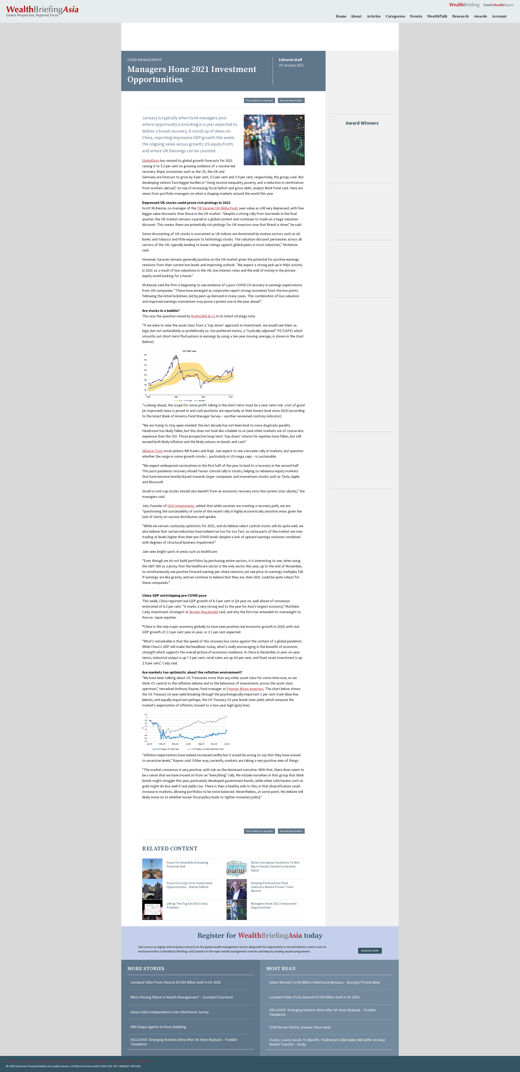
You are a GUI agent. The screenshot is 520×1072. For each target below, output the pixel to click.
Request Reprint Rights (291, 100)
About (356, 16)
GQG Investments (180, 505)
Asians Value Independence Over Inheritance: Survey (169, 1012)
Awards (480, 16)
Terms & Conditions (94, 1061)
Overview (12, 1061)
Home (341, 16)
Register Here (370, 950)
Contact (28, 1061)
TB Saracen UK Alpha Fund (217, 208)
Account (499, 16)
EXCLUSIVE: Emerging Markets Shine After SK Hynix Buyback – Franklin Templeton (183, 1041)
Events (416, 16)
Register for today (260, 935)
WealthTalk (437, 16)
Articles (374, 16)
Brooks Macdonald (203, 611)
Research (460, 16)
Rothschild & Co (203, 316)
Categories (395, 16)
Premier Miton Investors (245, 688)
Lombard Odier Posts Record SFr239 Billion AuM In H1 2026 (175, 982)
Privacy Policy (121, 1061)
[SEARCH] (512, 15)
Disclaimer (142, 1061)
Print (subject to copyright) (259, 100)
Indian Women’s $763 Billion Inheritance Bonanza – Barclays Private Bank (324, 982)
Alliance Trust (152, 450)
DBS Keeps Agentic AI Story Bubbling (158, 1026)
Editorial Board (65, 1061)
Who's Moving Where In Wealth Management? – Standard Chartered (181, 997)
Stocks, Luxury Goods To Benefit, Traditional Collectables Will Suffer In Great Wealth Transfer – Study (327, 1042)
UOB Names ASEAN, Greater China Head (299, 1027)
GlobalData (150, 160)
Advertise (44, 1061)
